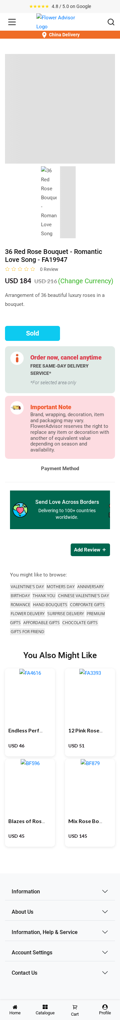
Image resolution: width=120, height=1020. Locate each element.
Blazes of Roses (27, 821)
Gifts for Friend (27, 631)
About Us (22, 912)
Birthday (20, 595)
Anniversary (90, 586)
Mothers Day (61, 586)
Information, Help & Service (45, 932)
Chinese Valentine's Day (83, 595)
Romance (20, 604)
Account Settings (32, 952)
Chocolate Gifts (80, 622)
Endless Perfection (31, 730)
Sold (32, 333)
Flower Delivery (28, 613)
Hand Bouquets (50, 604)
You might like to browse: (38, 575)
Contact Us (24, 973)
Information (26, 891)
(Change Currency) (85, 281)
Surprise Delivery (65, 613)
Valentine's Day (27, 586)
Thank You (44, 595)
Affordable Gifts (41, 622)
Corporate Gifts (87, 604)
